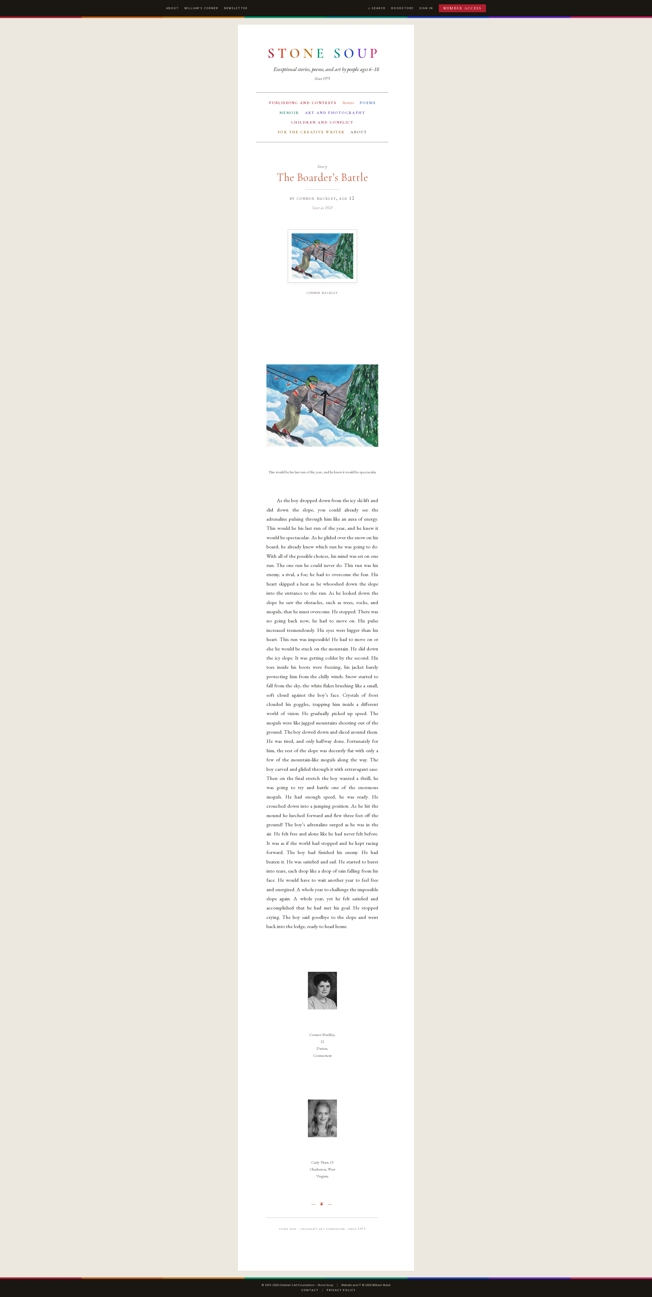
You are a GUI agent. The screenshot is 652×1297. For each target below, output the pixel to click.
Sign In (426, 8)
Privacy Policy (341, 1290)
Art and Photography (335, 112)
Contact (310, 1290)
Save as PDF (322, 207)
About (172, 8)
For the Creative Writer (311, 132)
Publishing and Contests (302, 103)
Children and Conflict (322, 122)
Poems (368, 103)
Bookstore (402, 8)
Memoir (289, 112)
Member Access (462, 8)
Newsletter (236, 8)
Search (379, 8)
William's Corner (201, 8)
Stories (348, 102)
